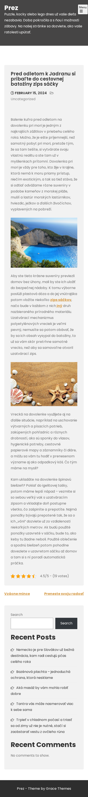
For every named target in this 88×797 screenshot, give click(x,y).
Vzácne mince (17, 593)
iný (59, 305)
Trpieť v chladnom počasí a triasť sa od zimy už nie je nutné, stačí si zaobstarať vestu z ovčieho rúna (41, 725)
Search (17, 614)
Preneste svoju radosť (64, 593)
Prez (11, 7)
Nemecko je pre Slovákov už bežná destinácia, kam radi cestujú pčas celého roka (42, 655)
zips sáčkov (60, 299)
